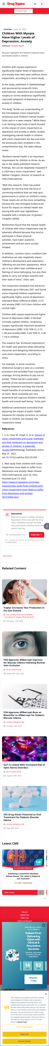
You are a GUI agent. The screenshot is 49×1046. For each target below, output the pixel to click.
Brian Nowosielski (13, 669)
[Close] (46, 994)
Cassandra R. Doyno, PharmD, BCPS (19, 617)
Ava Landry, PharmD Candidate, (19, 614)
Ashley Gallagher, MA (15, 722)
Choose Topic (21, 11)
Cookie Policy (22, 1022)
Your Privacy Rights (24, 1027)
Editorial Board (24, 921)
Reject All (24, 1034)
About (24, 912)
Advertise (24, 915)
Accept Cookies (24, 1041)
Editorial (25, 918)
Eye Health (7, 556)
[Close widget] (43, 925)
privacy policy (12, 542)
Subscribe (35, 534)
